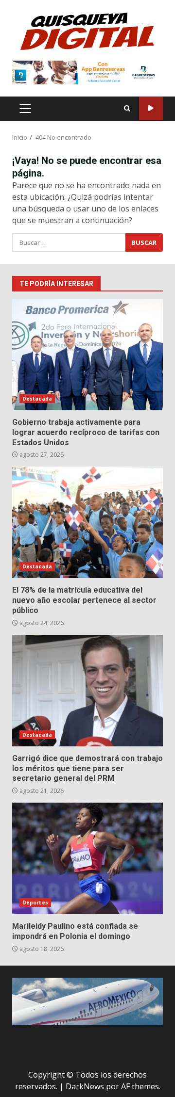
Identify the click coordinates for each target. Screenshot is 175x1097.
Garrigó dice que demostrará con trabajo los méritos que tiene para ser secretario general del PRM (87, 690)
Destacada (37, 398)
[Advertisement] (87, 71)
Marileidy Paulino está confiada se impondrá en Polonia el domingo (87, 858)
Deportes (35, 902)
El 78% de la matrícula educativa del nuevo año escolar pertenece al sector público (87, 522)
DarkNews (85, 1086)
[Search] (127, 108)
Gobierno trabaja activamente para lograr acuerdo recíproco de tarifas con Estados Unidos (87, 354)
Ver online (151, 108)
